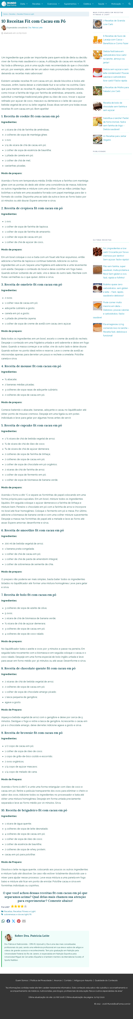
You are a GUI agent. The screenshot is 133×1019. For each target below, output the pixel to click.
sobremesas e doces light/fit (18, 914)
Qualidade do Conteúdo (106, 980)
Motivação (116, 4)
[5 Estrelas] (25, 906)
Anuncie (58, 980)
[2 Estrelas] (15, 906)
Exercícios (52, 4)
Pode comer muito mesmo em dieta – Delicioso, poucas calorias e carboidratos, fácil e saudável (111, 310)
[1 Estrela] (12, 906)
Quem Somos (21, 980)
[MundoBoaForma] (9, 4)
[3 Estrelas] (19, 906)
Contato (68, 980)
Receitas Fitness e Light (25, 14)
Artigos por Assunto (83, 980)
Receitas (36, 4)
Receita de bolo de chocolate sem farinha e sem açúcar (115, 106)
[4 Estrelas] (22, 906)
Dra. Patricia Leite (35, 28)
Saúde (101, 4)
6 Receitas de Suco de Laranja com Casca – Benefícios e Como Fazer (115, 40)
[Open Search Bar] (129, 4)
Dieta (22, 4)
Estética (87, 4)
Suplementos (70, 4)
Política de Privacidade (41, 980)
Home (5, 14)
